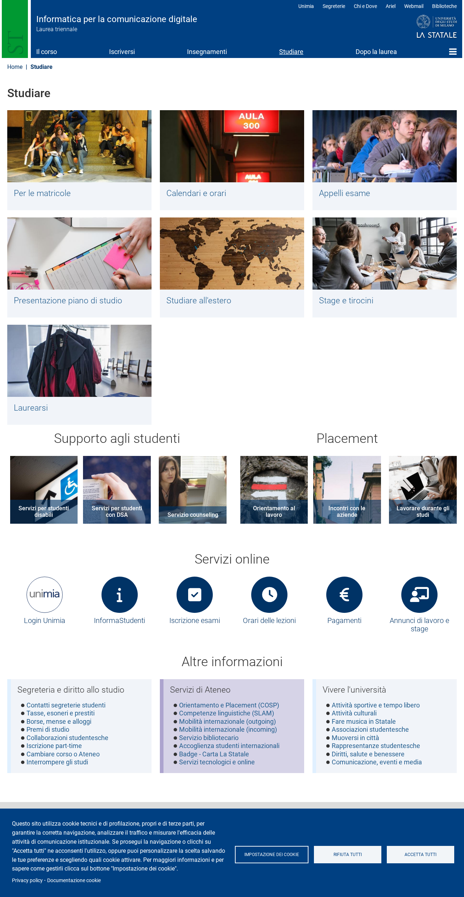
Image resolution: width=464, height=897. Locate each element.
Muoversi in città (355, 738)
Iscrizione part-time (54, 745)
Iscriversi (122, 51)
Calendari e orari (196, 193)
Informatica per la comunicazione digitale (116, 19)
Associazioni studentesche (370, 729)
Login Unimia (44, 620)
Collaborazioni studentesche (67, 738)
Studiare (291, 51)
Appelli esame (344, 193)
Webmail (413, 6)
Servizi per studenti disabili (43, 511)
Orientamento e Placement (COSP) (229, 705)
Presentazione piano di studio (68, 300)
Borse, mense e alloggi (58, 721)
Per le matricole (42, 193)
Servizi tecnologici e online (217, 762)
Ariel (390, 6)
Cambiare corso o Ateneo (63, 754)
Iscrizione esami (194, 620)
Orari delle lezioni (269, 620)
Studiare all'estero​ (198, 300)
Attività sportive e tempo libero (376, 705)
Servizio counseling (192, 514)
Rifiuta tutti (348, 854)
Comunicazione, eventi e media (377, 762)
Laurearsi (31, 408)
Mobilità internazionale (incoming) (228, 729)
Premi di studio (47, 729)
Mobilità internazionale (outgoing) (227, 721)
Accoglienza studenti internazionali (229, 745)
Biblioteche (444, 6)
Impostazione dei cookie (271, 854)
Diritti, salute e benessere (368, 754)
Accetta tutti (420, 854)
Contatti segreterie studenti (65, 705)
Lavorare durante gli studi (423, 511)
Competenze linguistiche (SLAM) (226, 713)
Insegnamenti (207, 51)
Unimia (306, 6)
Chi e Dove (365, 6)
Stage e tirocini (346, 300)
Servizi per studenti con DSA (117, 511)
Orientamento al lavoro (274, 511)
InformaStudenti (119, 620)
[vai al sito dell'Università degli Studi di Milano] (423, 26)
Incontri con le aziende (346, 511)
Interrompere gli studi (57, 762)
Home (453, 51)
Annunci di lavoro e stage (419, 625)
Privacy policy (27, 880)
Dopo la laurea (376, 51)
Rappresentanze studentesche (376, 745)
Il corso (46, 51)
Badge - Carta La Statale (214, 754)
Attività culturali (354, 713)
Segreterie (334, 6)
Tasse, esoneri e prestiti (60, 713)
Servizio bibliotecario (209, 738)
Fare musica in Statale (364, 721)
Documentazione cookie (74, 880)
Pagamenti (344, 620)
